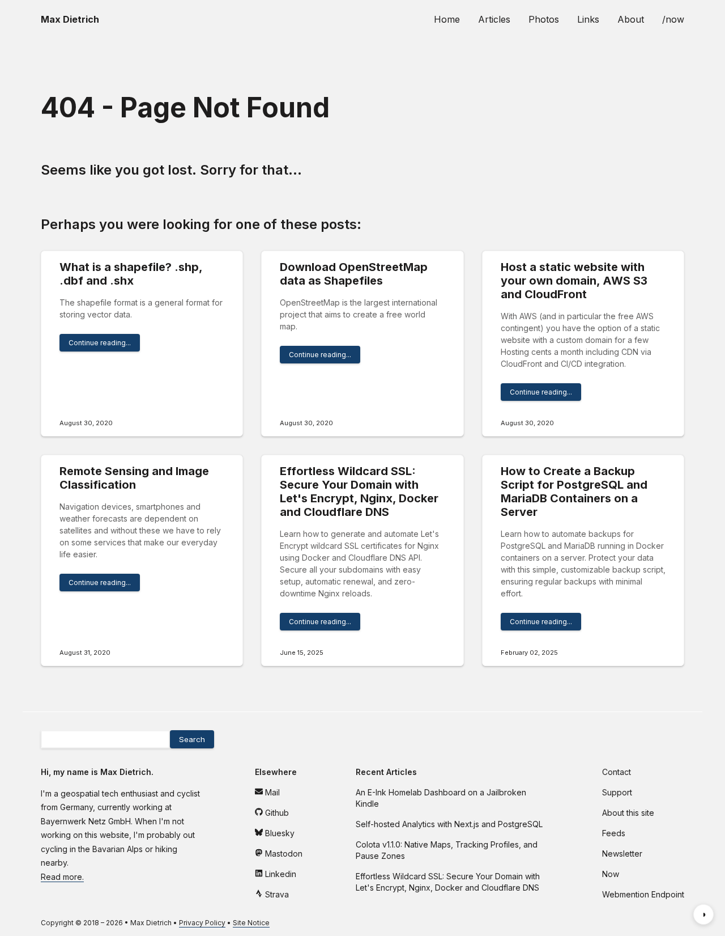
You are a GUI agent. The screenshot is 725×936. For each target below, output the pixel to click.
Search (192, 739)
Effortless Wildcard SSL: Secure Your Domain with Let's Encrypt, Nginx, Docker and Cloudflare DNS (359, 491)
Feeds (613, 833)
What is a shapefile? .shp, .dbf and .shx (130, 273)
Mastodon (282, 853)
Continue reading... (100, 342)
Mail (271, 792)
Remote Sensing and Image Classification (134, 478)
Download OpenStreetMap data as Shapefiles (354, 273)
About (630, 19)
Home (447, 19)
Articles (494, 19)
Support (617, 792)
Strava (276, 894)
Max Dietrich (151, 922)
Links (588, 19)
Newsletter (622, 853)
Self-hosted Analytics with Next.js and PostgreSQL (449, 824)
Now (610, 874)
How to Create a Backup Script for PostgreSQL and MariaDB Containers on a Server (574, 491)
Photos (543, 19)
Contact (616, 772)
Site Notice (251, 922)
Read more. (62, 877)
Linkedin (279, 874)
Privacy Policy (202, 922)
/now (673, 19)
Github (276, 813)
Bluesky (279, 833)
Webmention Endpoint (643, 894)
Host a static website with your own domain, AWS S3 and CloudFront (574, 280)
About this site (628, 813)
